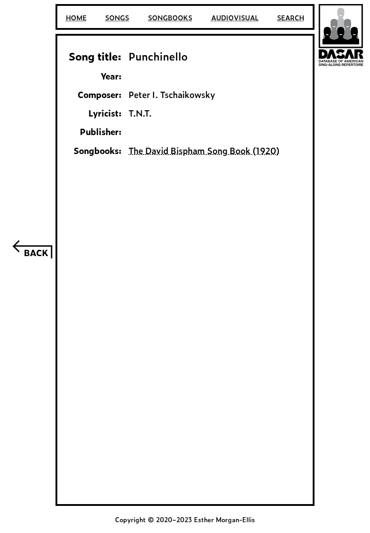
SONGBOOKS (170, 17)
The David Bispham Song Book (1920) (204, 150)
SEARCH (290, 17)
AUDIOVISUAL (235, 17)
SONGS (117, 17)
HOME (76, 17)
